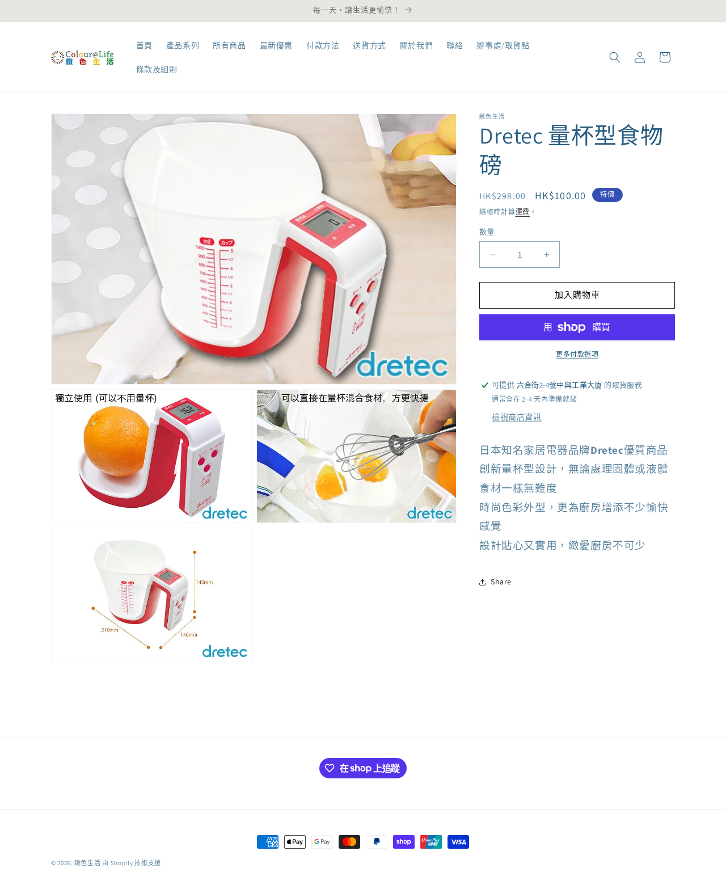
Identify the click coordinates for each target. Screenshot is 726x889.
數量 (487, 232)
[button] (614, 57)
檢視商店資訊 (517, 417)
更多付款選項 (577, 354)
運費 (523, 212)
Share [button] (501, 581)
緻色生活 (87, 863)
